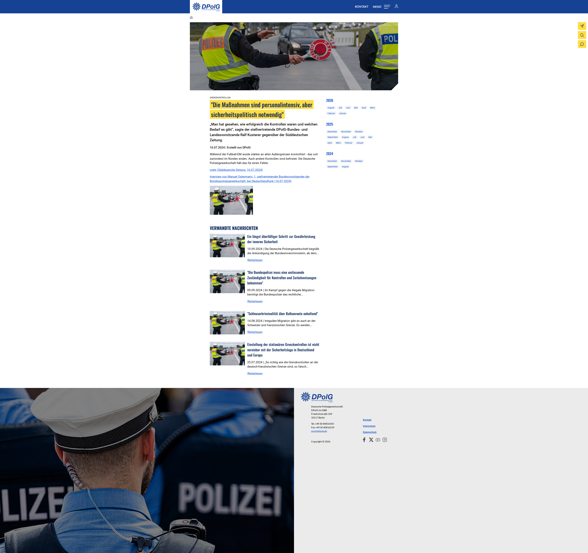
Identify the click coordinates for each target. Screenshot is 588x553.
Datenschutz (370, 432)
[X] (370, 439)
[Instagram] (383, 439)
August (331, 107)
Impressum (369, 426)
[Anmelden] (395, 7)
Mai (356, 107)
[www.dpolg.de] (191, 17)
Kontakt (361, 6)
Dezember (332, 131)
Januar (342, 113)
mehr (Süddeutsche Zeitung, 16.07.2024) (236, 170)
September (333, 137)
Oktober (359, 131)
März (372, 107)
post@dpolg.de (319, 431)
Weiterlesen (255, 260)
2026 (329, 100)
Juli (340, 107)
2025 (329, 124)
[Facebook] (365, 439)
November (346, 131)
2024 (329, 153)
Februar (331, 113)
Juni (348, 107)
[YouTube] (376, 439)
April (364, 107)
